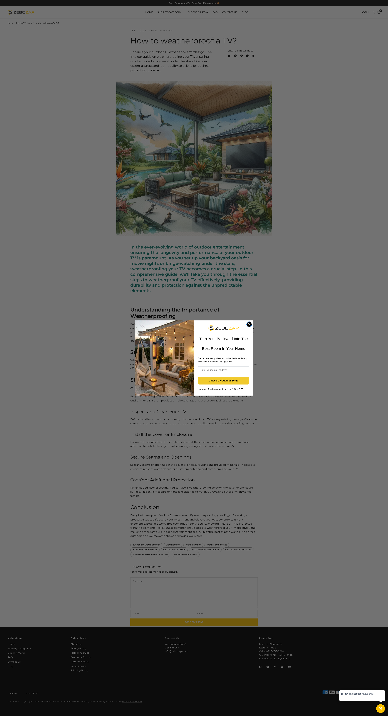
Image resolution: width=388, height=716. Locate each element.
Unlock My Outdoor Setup (223, 380)
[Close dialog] (249, 324)
